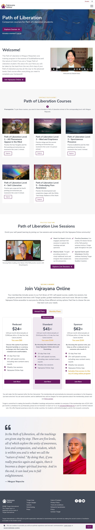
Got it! (89, 527)
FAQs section (48, 399)
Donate (87, 1)
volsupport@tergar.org (67, 406)
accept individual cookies (12, 528)
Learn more (67, 526)
